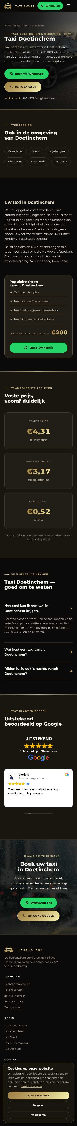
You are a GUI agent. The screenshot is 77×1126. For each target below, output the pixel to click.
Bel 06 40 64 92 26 (41, 915)
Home (8, 25)
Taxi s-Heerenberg (16, 1043)
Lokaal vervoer (14, 989)
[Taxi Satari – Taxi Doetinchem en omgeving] (19, 6)
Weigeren (38, 1105)
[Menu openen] (69, 6)
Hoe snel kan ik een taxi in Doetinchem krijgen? (38, 608)
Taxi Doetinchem (15, 1025)
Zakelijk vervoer (14, 995)
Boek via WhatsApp (29, 73)
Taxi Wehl (10, 1037)
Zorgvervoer (12, 1007)
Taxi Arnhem (12, 1048)
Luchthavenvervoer (17, 984)
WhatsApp (52, 5)
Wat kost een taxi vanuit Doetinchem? (38, 652)
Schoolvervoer (13, 1001)
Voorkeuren (38, 1114)
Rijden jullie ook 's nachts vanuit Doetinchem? (38, 671)
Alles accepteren (38, 1095)
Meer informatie (31, 1086)
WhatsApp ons (41, 902)
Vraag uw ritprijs (41, 347)
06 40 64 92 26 (25, 86)
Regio (17, 25)
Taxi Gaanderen (14, 1031)
